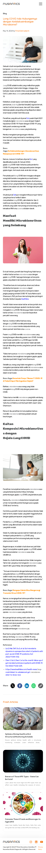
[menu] (40, 3)
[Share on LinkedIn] (27, 685)
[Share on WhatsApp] (33, 685)
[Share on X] (13, 685)
